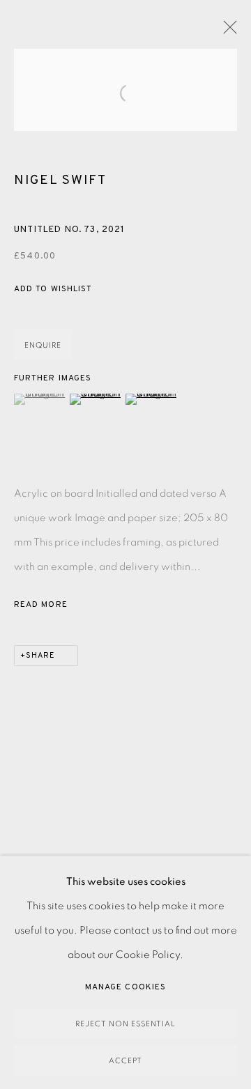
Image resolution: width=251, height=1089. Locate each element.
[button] (53, 289)
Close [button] (226, 31)
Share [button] (40, 656)
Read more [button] (41, 604)
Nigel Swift (60, 180)
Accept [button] (125, 1061)
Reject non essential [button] (125, 1024)
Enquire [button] (42, 345)
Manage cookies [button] (125, 987)
